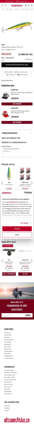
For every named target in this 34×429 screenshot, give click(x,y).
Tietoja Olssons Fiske (10, 379)
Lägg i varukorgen (9, 274)
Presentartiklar (25, 10)
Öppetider (7, 389)
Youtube (6, 410)
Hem (2, 10)
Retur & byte (7, 342)
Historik (2, 60)
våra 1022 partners (13, 202)
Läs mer (25, 274)
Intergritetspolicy (9, 358)
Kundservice (7, 332)
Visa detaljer (24, 223)
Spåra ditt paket (8, 339)
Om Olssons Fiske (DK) (10, 372)
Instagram (7, 405)
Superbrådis (7, 335)
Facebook (7, 408)
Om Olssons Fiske (9, 370)
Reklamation (7, 344)
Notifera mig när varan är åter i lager (17, 64)
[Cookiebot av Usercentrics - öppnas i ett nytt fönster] (24, 193)
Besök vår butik (8, 384)
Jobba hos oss (8, 393)
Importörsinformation (7, 80)
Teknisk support (8, 351)
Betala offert (7, 349)
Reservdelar (7, 353)
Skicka (27, 315)
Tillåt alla (17, 229)
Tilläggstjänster (8, 356)
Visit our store (8, 386)
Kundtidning (7, 391)
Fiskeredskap (9, 10)
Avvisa (17, 234)
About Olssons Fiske (9, 375)
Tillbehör (17, 10)
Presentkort (7, 346)
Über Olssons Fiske (9, 377)
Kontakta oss (8, 382)
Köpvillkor (7, 337)
